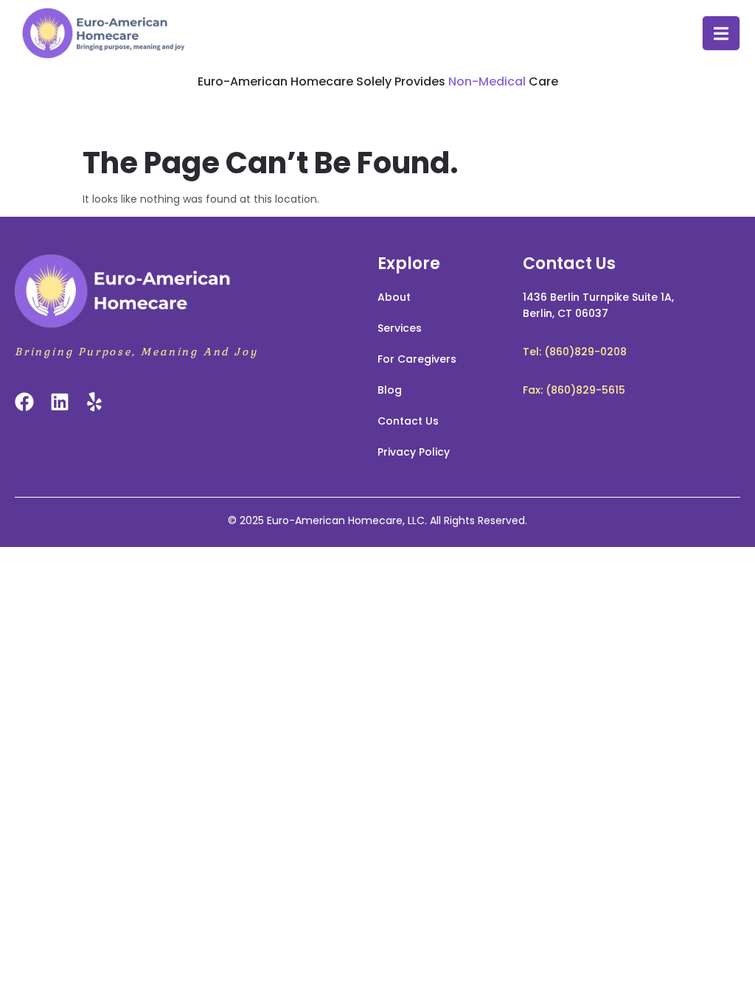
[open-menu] (721, 33)
